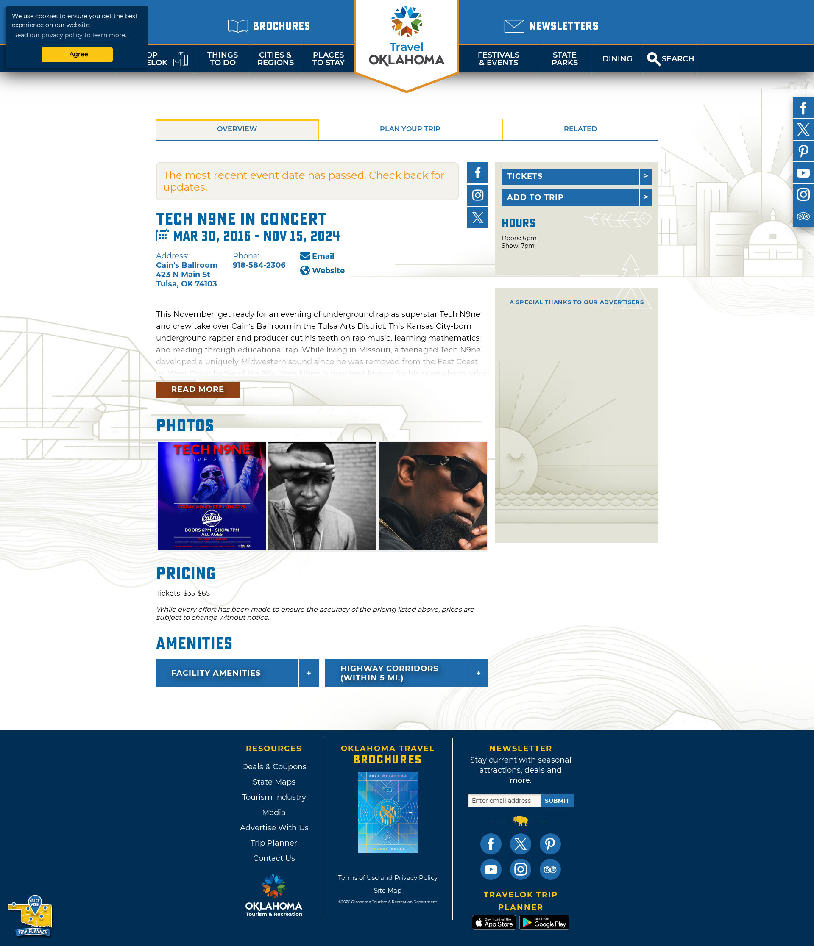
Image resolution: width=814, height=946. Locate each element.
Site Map (387, 890)
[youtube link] (491, 869)
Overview (237, 129)
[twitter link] (520, 843)
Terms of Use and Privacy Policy (388, 878)
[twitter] (803, 129)
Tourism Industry (274, 797)
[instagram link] (520, 869)
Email (323, 256)
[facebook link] (491, 843)
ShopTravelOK (146, 58)
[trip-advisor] (803, 216)
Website (328, 270)
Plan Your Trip (410, 129)
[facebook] (803, 108)
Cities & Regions (275, 58)
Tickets (525, 176)
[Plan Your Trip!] (30, 916)
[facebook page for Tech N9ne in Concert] (477, 172)
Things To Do (222, 58)
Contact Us (274, 858)
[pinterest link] (550, 843)
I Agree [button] (77, 54)
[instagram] (803, 194)
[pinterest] (803, 151)
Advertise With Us (274, 827)
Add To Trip (535, 197)
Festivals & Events (498, 58)
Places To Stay (328, 58)
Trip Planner (274, 843)
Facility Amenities (216, 673)
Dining (617, 59)
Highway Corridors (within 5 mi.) (389, 673)
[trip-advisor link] (550, 869)
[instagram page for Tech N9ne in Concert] (477, 195)
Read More (197, 389)
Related (580, 129)
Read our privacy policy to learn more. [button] (69, 35)
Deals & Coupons (274, 766)
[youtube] (803, 172)
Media (274, 812)
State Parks (565, 58)
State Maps (274, 782)
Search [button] (678, 59)
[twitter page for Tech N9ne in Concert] (477, 217)
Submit (557, 801)
